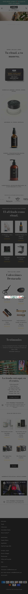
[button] (22, 297)
